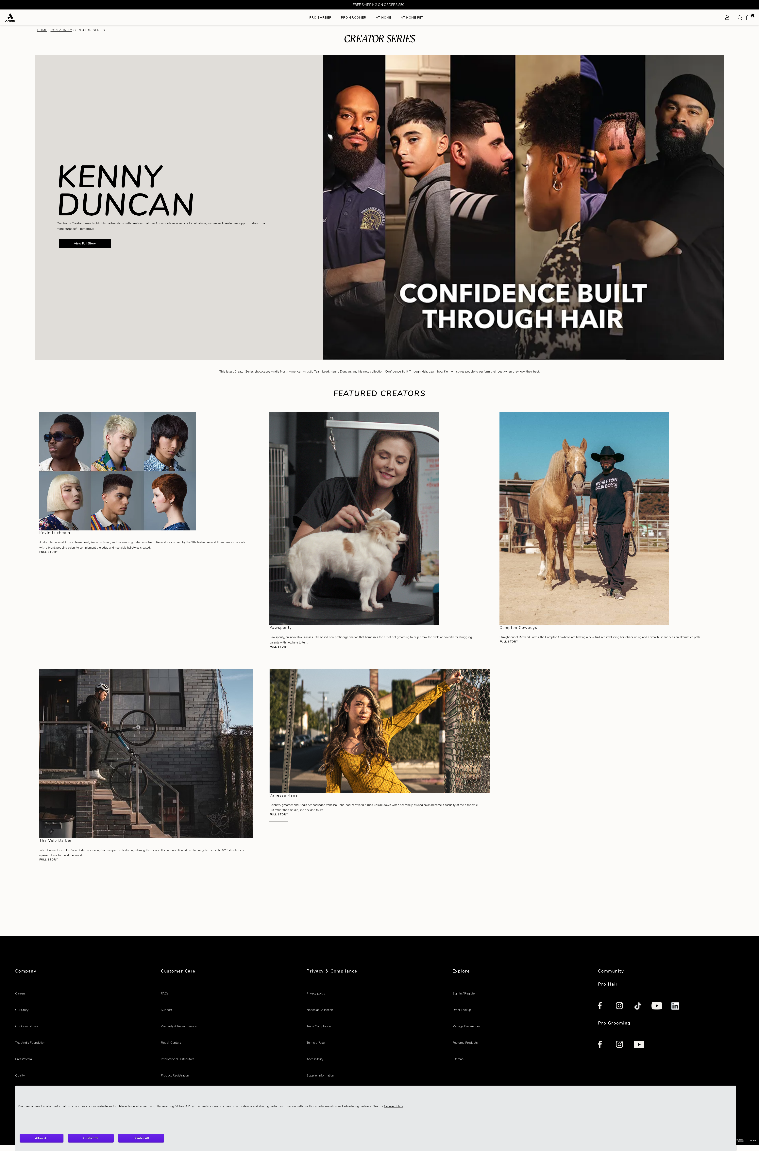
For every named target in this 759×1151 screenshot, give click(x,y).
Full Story (48, 552)
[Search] (741, 17)
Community (61, 30)
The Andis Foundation (30, 1042)
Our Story (21, 1010)
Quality (20, 1075)
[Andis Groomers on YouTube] (639, 1045)
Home (42, 30)
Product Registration (175, 1075)
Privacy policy (316, 993)
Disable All (141, 1138)
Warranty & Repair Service (178, 1026)
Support (166, 1010)
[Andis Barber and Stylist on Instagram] (620, 1006)
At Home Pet (412, 17)
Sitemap (458, 1059)
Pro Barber (320, 17)
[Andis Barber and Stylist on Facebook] (602, 1006)
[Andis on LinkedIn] (675, 1006)
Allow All (41, 1138)
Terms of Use (316, 1042)
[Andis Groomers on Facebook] (602, 1045)
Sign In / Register (464, 993)
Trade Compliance (319, 1026)
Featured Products (465, 1042)
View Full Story (85, 243)
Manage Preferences (466, 1026)
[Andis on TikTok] (638, 1006)
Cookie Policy (393, 1106)
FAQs (165, 993)
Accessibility (315, 1059)
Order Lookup (461, 1010)
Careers (20, 993)
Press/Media (23, 1059)
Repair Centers (171, 1042)
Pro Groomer (353, 17)
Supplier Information (320, 1075)
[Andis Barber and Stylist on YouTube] (656, 1006)
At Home (383, 17)
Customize (90, 1138)
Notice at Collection (320, 1010)
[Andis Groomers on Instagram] (620, 1045)
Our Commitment (27, 1026)
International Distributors (177, 1059)
